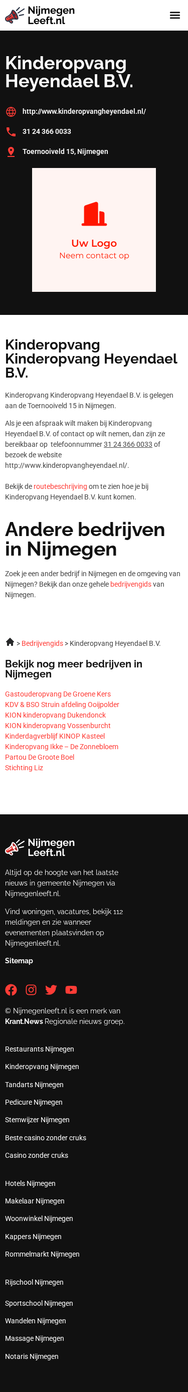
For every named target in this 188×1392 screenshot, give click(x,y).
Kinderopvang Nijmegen (42, 1067)
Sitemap (19, 961)
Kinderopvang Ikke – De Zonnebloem (61, 747)
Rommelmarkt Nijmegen (42, 1254)
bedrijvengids (130, 584)
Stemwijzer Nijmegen (37, 1120)
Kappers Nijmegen (33, 1237)
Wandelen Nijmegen (35, 1321)
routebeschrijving (60, 486)
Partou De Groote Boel (39, 757)
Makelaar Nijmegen (35, 1201)
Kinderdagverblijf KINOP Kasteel (55, 736)
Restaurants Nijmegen (39, 1049)
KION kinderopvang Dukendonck (55, 715)
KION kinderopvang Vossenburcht (58, 726)
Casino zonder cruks (36, 1155)
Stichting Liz (24, 768)
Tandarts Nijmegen (34, 1085)
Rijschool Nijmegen (34, 1282)
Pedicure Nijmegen (34, 1102)
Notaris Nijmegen (32, 1356)
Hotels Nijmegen (30, 1183)
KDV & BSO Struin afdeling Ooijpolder (62, 705)
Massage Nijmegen (34, 1338)
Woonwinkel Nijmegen (39, 1218)
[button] (174, 15)
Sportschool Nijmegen (39, 1303)
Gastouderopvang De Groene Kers (58, 694)
